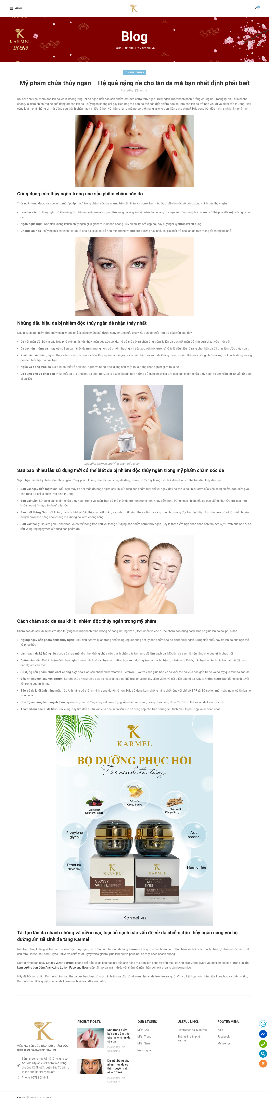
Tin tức (129, 48)
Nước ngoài (144, 1050)
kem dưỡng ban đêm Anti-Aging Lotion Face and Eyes (53, 967)
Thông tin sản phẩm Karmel (190, 1038)
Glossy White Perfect (60, 963)
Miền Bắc (143, 1029)
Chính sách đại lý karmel (192, 1029)
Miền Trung (144, 1036)
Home (118, 48)
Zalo (220, 1029)
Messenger (225, 1043)
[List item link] (44, 1077)
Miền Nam (143, 1043)
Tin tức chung (146, 48)
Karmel (133, 949)
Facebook (224, 1036)
